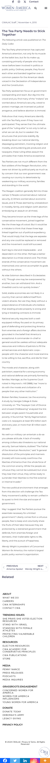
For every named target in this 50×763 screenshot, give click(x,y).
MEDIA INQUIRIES (13, 680)
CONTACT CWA (11, 608)
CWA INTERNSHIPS (14, 604)
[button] (46, 8)
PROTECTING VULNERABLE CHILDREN (18, 635)
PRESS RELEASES (13, 673)
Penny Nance (11, 669)
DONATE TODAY (12, 711)
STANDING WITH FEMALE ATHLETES (17, 629)
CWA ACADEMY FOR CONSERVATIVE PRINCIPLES (19, 650)
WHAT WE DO (11, 598)
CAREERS (8, 601)
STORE (6, 659)
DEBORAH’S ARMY (13, 715)
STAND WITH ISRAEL (15, 624)
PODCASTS (9, 676)
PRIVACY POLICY (13, 724)
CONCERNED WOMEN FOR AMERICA (18, 691)
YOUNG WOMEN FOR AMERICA (20, 702)
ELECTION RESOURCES (16, 646)
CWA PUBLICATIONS (15, 655)
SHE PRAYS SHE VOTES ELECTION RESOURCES (22, 620)
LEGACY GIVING (12, 718)
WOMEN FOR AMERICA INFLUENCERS (16, 697)
